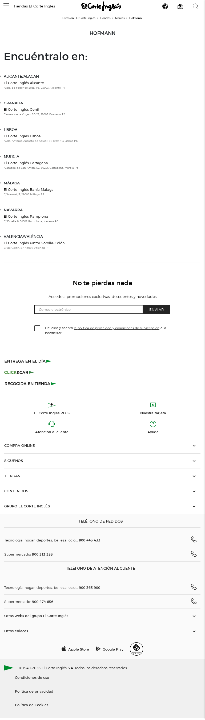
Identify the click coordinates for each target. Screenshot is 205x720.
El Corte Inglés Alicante (24, 83)
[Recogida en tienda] (30, 383)
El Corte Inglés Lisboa (22, 136)
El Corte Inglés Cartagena (26, 163)
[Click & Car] (19, 372)
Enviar (156, 309)
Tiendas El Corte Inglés (34, 6)
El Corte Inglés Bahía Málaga (29, 189)
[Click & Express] (28, 361)
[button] (6, 6)
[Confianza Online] (136, 649)
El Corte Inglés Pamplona (26, 216)
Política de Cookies (31, 704)
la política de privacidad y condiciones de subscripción (116, 328)
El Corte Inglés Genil (21, 109)
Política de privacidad (34, 691)
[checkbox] (37, 328)
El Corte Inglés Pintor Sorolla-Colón (34, 243)
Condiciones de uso (32, 677)
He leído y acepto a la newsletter (105, 330)
